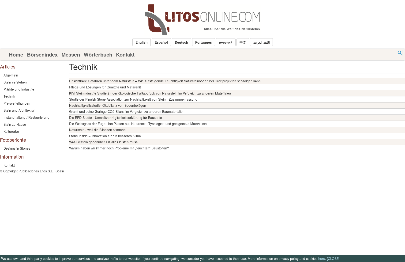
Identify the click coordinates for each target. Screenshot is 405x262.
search (400, 53)
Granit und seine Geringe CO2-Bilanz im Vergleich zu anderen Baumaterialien (126, 111)
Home (16, 54)
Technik (9, 96)
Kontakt (125, 54)
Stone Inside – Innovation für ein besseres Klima (105, 135)
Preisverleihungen (17, 103)
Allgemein (11, 75)
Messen (70, 54)
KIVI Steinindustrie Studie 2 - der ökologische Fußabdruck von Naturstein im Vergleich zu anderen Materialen (150, 93)
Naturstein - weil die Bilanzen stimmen (97, 129)
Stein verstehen (15, 82)
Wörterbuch (98, 54)
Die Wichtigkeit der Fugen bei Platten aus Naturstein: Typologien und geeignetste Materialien (138, 123)
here (321, 258)
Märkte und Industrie (19, 89)
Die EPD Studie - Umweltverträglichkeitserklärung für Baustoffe (115, 117)
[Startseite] (202, 20)
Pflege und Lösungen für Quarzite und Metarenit (105, 87)
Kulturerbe (11, 131)
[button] (141, 42)
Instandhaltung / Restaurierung (26, 117)
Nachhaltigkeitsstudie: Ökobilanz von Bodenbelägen (107, 105)
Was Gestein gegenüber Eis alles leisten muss (103, 142)
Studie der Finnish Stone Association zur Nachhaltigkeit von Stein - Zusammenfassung (133, 99)
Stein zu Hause (15, 124)
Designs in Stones (17, 148)
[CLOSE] (333, 258)
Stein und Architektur (19, 110)
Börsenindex (42, 54)
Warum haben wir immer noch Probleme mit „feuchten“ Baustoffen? (119, 148)
